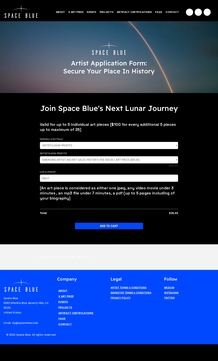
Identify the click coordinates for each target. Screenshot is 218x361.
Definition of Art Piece (51, 139)
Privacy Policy (121, 298)
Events (91, 12)
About (60, 12)
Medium (169, 287)
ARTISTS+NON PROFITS (53, 153)
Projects (106, 12)
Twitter (169, 298)
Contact (172, 12)
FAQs (158, 12)
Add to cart (109, 226)
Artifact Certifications (134, 12)
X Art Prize (75, 12)
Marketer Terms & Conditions (131, 292)
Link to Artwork (48, 171)
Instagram (171, 292)
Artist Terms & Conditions (129, 287)
